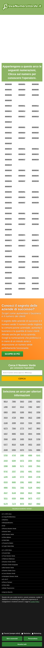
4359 (14, 439)
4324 (22, 423)
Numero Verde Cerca (9, 570)
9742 (6, 471)
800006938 (35, 159)
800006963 (8, 219)
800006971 (21, 235)
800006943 (8, 176)
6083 (30, 482)
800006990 (8, 278)
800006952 (35, 192)
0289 (22, 412)
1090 (22, 455)
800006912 (35, 106)
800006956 (8, 202)
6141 (38, 455)
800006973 (8, 240)
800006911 (21, 106)
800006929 (8, 143)
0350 (14, 450)
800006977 (21, 245)
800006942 (35, 170)
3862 (38, 428)
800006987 (21, 267)
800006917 (21, 116)
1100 (14, 477)
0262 (38, 401)
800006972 (35, 235)
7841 (38, 466)
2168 (6, 423)
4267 (6, 434)
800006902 (35, 84)
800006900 (8, 84)
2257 (14, 471)
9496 (38, 434)
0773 (22, 477)
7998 (38, 493)
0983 (6, 412)
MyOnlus (5, 520)
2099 (14, 423)
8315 (38, 471)
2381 (22, 482)
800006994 (21, 283)
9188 (22, 445)
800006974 (21, 240)
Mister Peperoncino (8, 588)
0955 (38, 423)
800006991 (21, 278)
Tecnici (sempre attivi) (12, 633)
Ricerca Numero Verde (9, 528)
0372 (22, 461)
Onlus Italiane (7, 537)
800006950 (8, 192)
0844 (30, 434)
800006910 (8, 106)
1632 (30, 466)
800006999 (8, 294)
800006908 (35, 95)
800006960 (8, 213)
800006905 (35, 89)
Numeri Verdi (7, 531)
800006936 (8, 159)
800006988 (35, 267)
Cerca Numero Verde (9, 573)
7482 (30, 407)
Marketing (37, 633)
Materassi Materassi (9, 559)
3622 (30, 418)
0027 (30, 504)
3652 (30, 445)
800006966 (8, 224)
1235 (6, 477)
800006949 (8, 186)
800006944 (21, 176)
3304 (22, 493)
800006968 (35, 224)
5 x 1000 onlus (7, 514)
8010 (14, 445)
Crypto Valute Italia (8, 546)
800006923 (8, 132)
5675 (30, 498)
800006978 (35, 245)
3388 (38, 418)
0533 (6, 482)
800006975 (35, 240)
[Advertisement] (22, 38)
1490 (6, 407)
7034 (30, 423)
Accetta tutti (22, 644)
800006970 (8, 235)
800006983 (8, 262)
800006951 (21, 192)
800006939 (8, 165)
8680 (14, 482)
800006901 (21, 84)
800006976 (8, 245)
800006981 (21, 256)
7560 (14, 428)
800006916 (8, 116)
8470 (22, 504)
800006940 (8, 170)
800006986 (8, 267)
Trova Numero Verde (9, 556)
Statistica (27, 633)
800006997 (21, 289)
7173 (14, 504)
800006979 (8, 251)
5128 (30, 488)
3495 (22, 439)
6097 (38, 407)
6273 (6, 428)
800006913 (8, 111)
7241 (30, 450)
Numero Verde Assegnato (10, 564)
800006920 (8, 127)
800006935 (35, 154)
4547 (6, 493)
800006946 (8, 181)
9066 (22, 498)
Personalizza (32, 638)
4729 (14, 418)
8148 (14, 493)
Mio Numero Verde (8, 567)
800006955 (35, 197)
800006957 (21, 202)
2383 (30, 401)
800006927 (21, 138)
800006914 (21, 111)
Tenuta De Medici (8, 543)
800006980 (8, 256)
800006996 (8, 289)
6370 (22, 450)
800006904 (21, 89)
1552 (22, 471)
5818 (30, 439)
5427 (30, 428)
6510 (22, 407)
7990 (14, 401)
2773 (22, 428)
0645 (30, 477)
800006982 (35, 256)
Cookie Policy (34, 601)
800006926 (8, 138)
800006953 (8, 197)
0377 (6, 445)
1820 (38, 445)
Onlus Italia (6, 585)
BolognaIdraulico (8, 522)
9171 (22, 466)
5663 (22, 401)
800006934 (21, 154)
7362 (22, 488)
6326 (14, 498)
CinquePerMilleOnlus (9, 517)
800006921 (21, 127)
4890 (6, 488)
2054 (30, 461)
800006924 (21, 132)
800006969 (8, 229)
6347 (14, 407)
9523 (30, 493)
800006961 (21, 213)
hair (4, 525)
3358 (38, 412)
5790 (38, 439)
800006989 (8, 272)
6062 (38, 488)
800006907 (21, 95)
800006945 (35, 176)
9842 (30, 412)
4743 (14, 455)
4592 (38, 504)
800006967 (21, 224)
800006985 (35, 262)
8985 (14, 434)
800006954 (21, 197)
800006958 (35, 202)
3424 (6, 418)
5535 (22, 434)
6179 (6, 504)
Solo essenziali (12, 638)
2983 (14, 412)
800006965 (35, 219)
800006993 (8, 283)
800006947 (21, 181)
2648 (6, 450)
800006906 (8, 95)
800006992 (35, 278)
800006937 (21, 159)
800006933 (8, 154)
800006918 (35, 116)
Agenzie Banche (7, 592)
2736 (38, 477)
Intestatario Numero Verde (10, 576)
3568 (6, 439)
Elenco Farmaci (7, 582)
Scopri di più (12, 354)
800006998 (35, 289)
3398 (6, 466)
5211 (6, 498)
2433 (6, 461)
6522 (38, 461)
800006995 (35, 283)
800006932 (35, 149)
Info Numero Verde (8, 534)
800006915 (35, 111)
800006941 (21, 170)
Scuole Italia (6, 553)
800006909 (8, 100)
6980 (38, 450)
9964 (22, 418)
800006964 (21, 219)
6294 (14, 461)
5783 (6, 455)
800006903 (8, 89)
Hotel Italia (6, 540)
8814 (6, 401)
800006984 (21, 262)
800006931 (21, 149)
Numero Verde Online (9, 562)
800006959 (8, 208)
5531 (14, 488)
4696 (30, 455)
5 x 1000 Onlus (7, 550)
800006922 (35, 127)
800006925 (35, 132)
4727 (38, 498)
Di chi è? (5, 579)
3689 (14, 466)
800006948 (35, 181)
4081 (30, 471)
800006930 (8, 149)
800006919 (8, 122)
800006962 (35, 213)
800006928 (35, 138)
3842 (38, 482)
